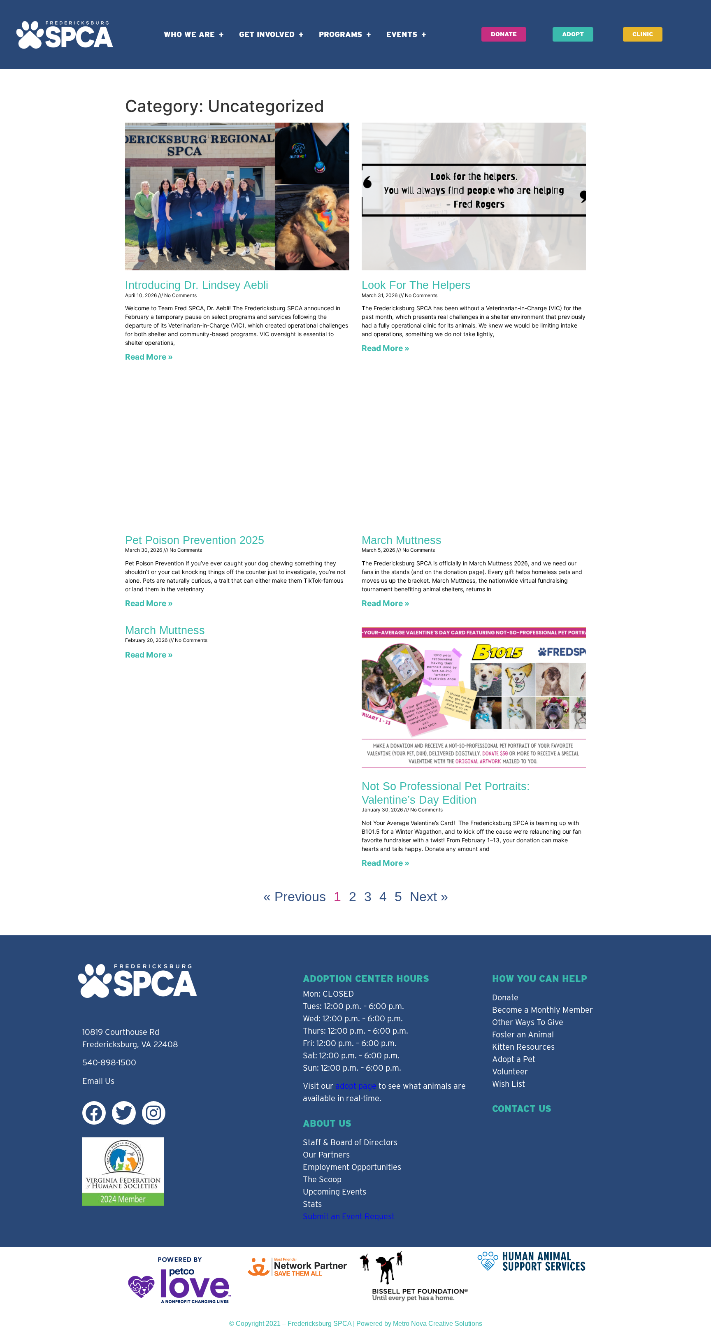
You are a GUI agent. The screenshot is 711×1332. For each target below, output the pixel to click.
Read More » (149, 357)
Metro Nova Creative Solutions (437, 1323)
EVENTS (401, 34)
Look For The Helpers (416, 285)
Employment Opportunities (352, 1167)
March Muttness (401, 540)
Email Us (98, 1081)
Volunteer (510, 1071)
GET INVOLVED (267, 34)
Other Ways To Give (527, 1022)
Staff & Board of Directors (350, 1142)
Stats (312, 1204)
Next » (429, 896)
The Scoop (322, 1179)
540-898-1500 (109, 1062)
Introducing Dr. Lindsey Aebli (196, 285)
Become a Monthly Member (542, 1010)
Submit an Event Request (349, 1216)
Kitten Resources (523, 1047)
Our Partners (326, 1155)
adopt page (355, 1086)
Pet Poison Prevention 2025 (194, 540)
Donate (505, 997)
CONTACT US (521, 1108)
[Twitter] (123, 1113)
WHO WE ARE (189, 34)
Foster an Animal (523, 1034)
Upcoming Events (334, 1192)
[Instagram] (153, 1113)
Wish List (508, 1084)
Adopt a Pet (513, 1059)
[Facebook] (94, 1113)
